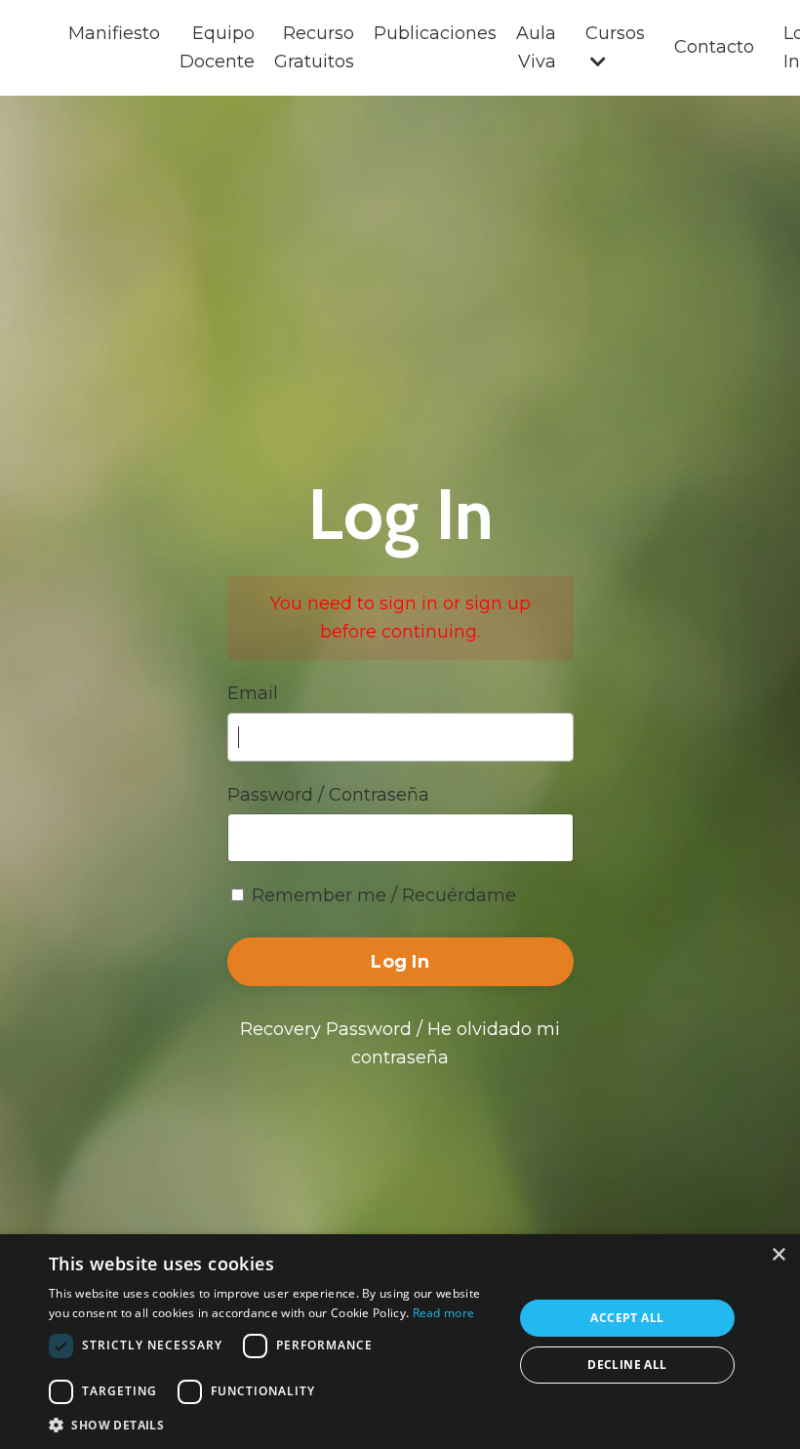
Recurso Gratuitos (314, 47)
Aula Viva (536, 47)
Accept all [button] (626, 1317)
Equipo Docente (217, 47)
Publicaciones (435, 33)
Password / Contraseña (328, 795)
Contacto (714, 47)
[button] (274, 1424)
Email (252, 693)
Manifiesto (114, 33)
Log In (400, 962)
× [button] (778, 1255)
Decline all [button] (626, 1364)
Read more (444, 1312)
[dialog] (400, 1341)
